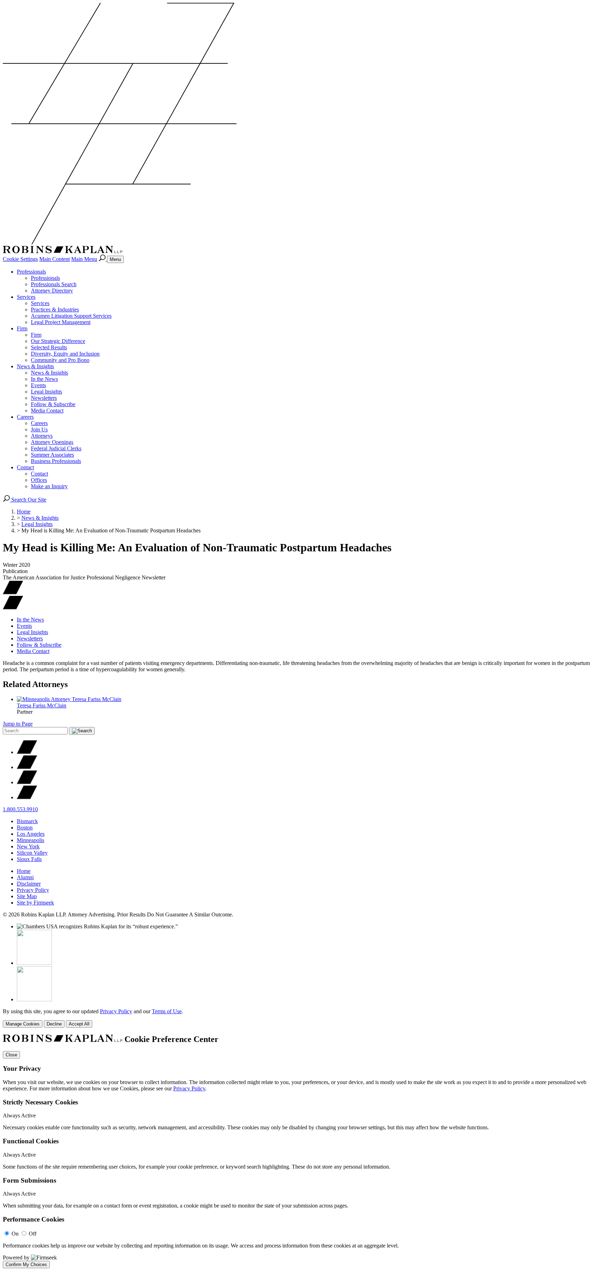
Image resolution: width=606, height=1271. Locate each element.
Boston (25, 827)
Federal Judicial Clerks (56, 448)
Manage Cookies (23, 1024)
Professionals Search (53, 284)
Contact (25, 467)
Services (26, 297)
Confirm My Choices (26, 1264)
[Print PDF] (13, 593)
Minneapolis (30, 840)
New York (28, 846)
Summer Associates (52, 455)
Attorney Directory (52, 291)
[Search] (103, 259)
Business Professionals (56, 461)
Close (11, 1054)
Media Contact (47, 410)
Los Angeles (31, 834)
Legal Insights (46, 392)
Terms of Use (167, 1011)
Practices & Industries (55, 309)
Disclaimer (29, 884)
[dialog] (303, 1018)
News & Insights (35, 366)
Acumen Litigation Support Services (71, 316)
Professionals (31, 272)
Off (32, 1234)
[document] (303, 1151)
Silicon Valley (32, 853)
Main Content (54, 259)
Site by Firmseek (35, 903)
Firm (22, 328)
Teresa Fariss (41, 705)
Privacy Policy (33, 890)
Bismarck (27, 821)
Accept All (79, 1024)
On (15, 1234)
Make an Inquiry (49, 486)
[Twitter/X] (27, 752)
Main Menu (84, 259)
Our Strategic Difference (58, 341)
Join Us (39, 429)
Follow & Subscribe (53, 404)
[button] (13, 608)
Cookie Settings (20, 259)
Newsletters (44, 398)
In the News (44, 379)
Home (24, 512)
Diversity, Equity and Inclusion (65, 354)
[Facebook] (27, 767)
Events (38, 385)
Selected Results (49, 347)
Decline (54, 1024)
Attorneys (42, 436)
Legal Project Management (60, 322)
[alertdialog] (303, 1151)
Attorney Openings (52, 442)
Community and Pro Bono (60, 360)
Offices (39, 480)
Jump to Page (18, 724)
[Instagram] (27, 797)
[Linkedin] (27, 782)
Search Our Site (28, 500)
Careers (25, 417)
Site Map (27, 896)
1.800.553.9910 (20, 809)
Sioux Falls (29, 859)
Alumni (25, 877)
